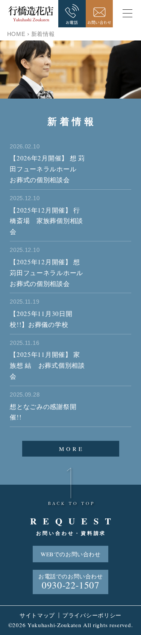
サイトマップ (37, 615)
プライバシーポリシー (91, 615)
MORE (71, 448)
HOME (16, 34)
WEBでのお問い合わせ (71, 554)
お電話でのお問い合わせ (70, 581)
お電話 (72, 13)
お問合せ (99, 13)
